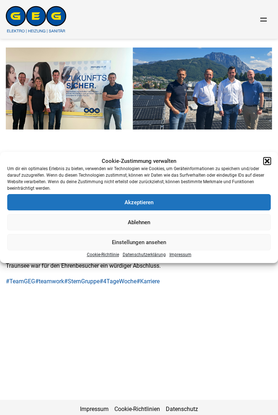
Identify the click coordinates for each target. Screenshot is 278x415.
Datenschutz (182, 409)
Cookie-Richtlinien (137, 409)
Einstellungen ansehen (139, 242)
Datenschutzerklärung (144, 254)
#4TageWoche (118, 281)
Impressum (180, 254)
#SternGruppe (82, 281)
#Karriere (148, 281)
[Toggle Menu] (263, 19)
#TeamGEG (20, 281)
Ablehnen (139, 222)
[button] (267, 161)
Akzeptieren (139, 202)
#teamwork (49, 281)
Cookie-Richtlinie (103, 254)
